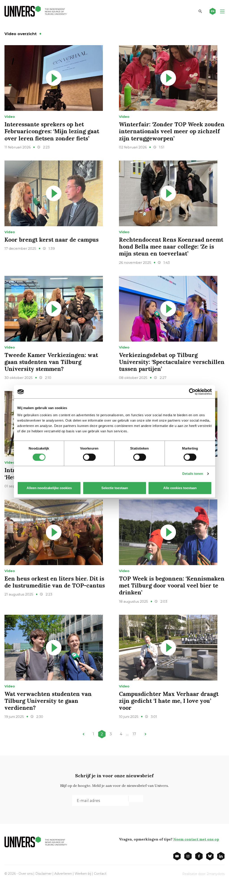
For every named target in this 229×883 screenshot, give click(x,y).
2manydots (216, 874)
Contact (100, 873)
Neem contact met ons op (196, 839)
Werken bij (83, 873)
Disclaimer (43, 873)
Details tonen (192, 473)
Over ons (26, 873)
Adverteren (63, 873)
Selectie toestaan (114, 488)
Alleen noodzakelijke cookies (49, 488)
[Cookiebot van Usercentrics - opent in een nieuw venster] (192, 391)
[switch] (89, 457)
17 (134, 734)
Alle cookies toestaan (180, 488)
